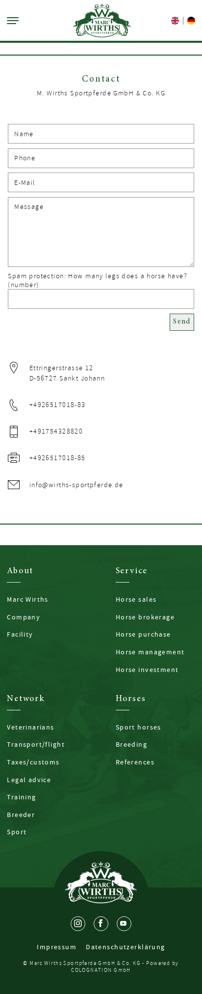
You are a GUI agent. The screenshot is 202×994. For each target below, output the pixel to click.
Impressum (56, 946)
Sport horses (138, 727)
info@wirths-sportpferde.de (76, 485)
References (135, 762)
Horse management (150, 651)
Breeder (21, 814)
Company (23, 617)
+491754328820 (56, 431)
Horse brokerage (145, 617)
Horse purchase (143, 634)
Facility (20, 634)
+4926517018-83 (57, 405)
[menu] (13, 20)
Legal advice (29, 779)
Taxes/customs (33, 762)
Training (21, 796)
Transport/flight (36, 744)
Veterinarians (30, 727)
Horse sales (136, 599)
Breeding (131, 744)
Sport (16, 831)
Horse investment (147, 669)
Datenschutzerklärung (125, 946)
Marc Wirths (28, 599)
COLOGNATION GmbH (101, 970)
